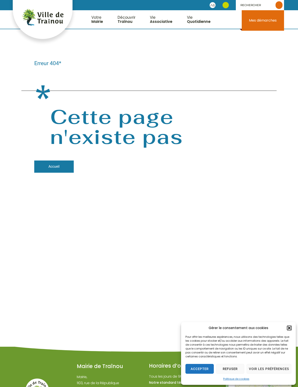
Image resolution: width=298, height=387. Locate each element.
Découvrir (126, 19)
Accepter (200, 369)
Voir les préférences (269, 369)
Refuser (230, 369)
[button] (289, 328)
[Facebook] (226, 5)
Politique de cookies (236, 379)
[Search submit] (279, 5)
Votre (97, 19)
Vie (161, 19)
